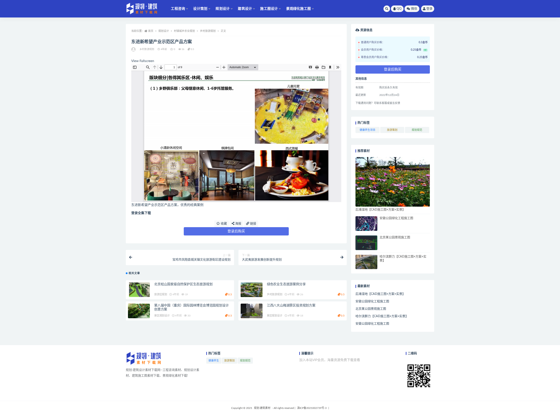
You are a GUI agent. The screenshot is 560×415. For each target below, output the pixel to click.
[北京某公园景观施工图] (366, 242)
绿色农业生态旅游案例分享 (286, 284)
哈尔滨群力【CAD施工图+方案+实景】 (381, 316)
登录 (429, 8)
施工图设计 (269, 8)
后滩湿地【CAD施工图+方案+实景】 (380, 209)
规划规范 (417, 130)
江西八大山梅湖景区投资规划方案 (291, 305)
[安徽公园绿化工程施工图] (366, 223)
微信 (414, 8)
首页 (150, 31)
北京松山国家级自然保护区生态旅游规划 (183, 284)
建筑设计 (245, 8)
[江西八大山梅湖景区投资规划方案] (251, 311)
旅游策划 (392, 130)
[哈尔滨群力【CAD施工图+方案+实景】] (366, 262)
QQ (399, 8)
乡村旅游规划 (208, 31)
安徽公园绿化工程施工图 (396, 218)
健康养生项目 (367, 130)
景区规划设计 (162, 315)
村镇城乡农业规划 (184, 31)
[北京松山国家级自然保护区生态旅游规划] (139, 289)
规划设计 (222, 8)
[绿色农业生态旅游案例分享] (251, 289)
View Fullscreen (142, 61)
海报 (237, 223)
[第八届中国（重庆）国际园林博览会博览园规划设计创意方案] (139, 311)
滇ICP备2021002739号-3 (312, 408)
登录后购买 (236, 231)
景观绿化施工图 (298, 8)
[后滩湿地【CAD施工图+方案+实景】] (392, 182)
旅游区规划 (160, 294)
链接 (252, 223)
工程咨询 (178, 8)
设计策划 (200, 8)
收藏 (223, 223)
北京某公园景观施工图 (395, 237)
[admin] (133, 49)
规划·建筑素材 (262, 408)
